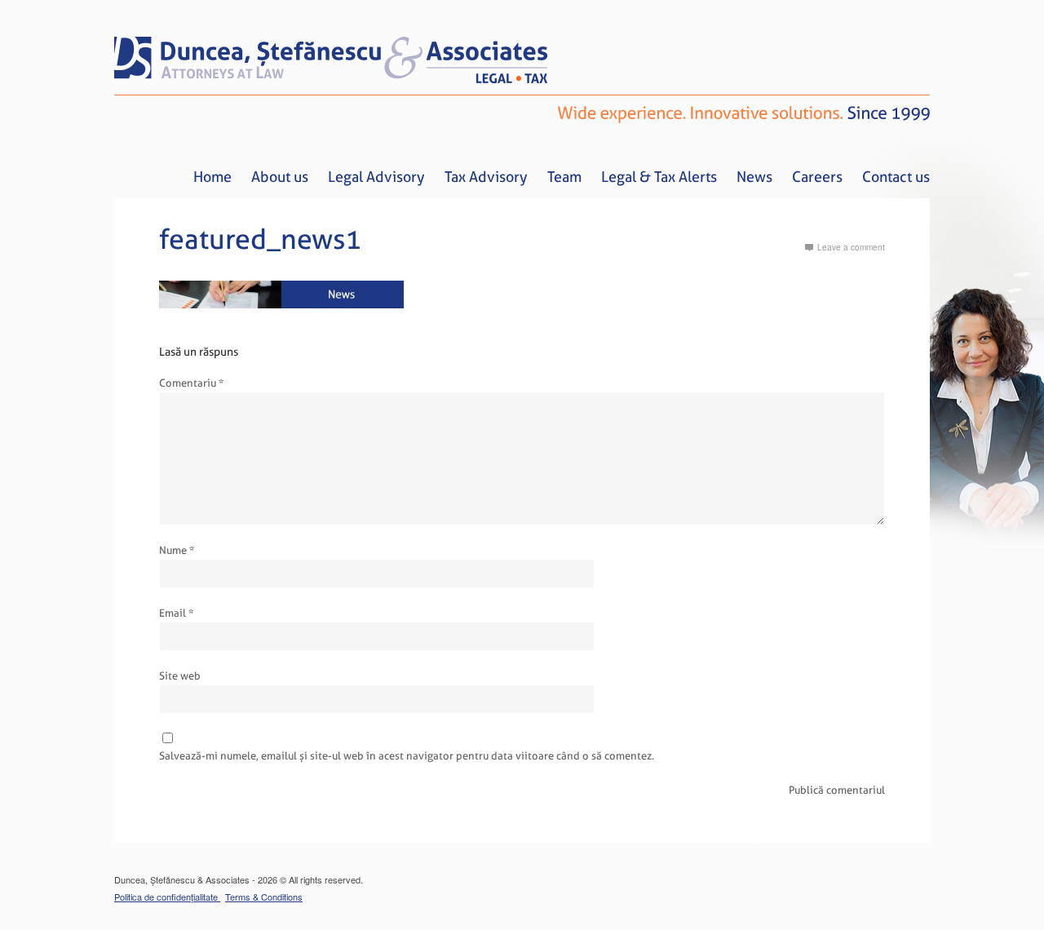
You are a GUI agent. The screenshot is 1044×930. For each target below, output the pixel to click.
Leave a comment (851, 247)
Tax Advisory (486, 176)
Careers (817, 176)
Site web (180, 676)
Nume (176, 550)
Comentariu (191, 383)
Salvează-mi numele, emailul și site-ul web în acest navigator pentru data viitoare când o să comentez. (406, 756)
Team (564, 176)
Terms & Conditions (264, 896)
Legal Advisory (376, 176)
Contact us (896, 176)
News (754, 176)
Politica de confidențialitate (167, 896)
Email (176, 613)
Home (212, 176)
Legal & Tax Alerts (659, 176)
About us (279, 176)
